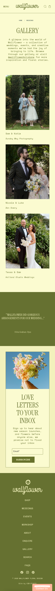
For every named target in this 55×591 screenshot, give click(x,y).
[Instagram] (27, 572)
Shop (27, 500)
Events (27, 516)
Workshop (27, 524)
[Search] (45, 6)
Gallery (27, 549)
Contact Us (41, 588)
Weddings (27, 508)
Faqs (27, 565)
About (27, 532)
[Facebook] (22, 572)
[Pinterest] (33, 572)
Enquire (27, 541)
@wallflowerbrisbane (21, 57)
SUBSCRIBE (23, 459)
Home (20, 20)
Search (27, 557)
